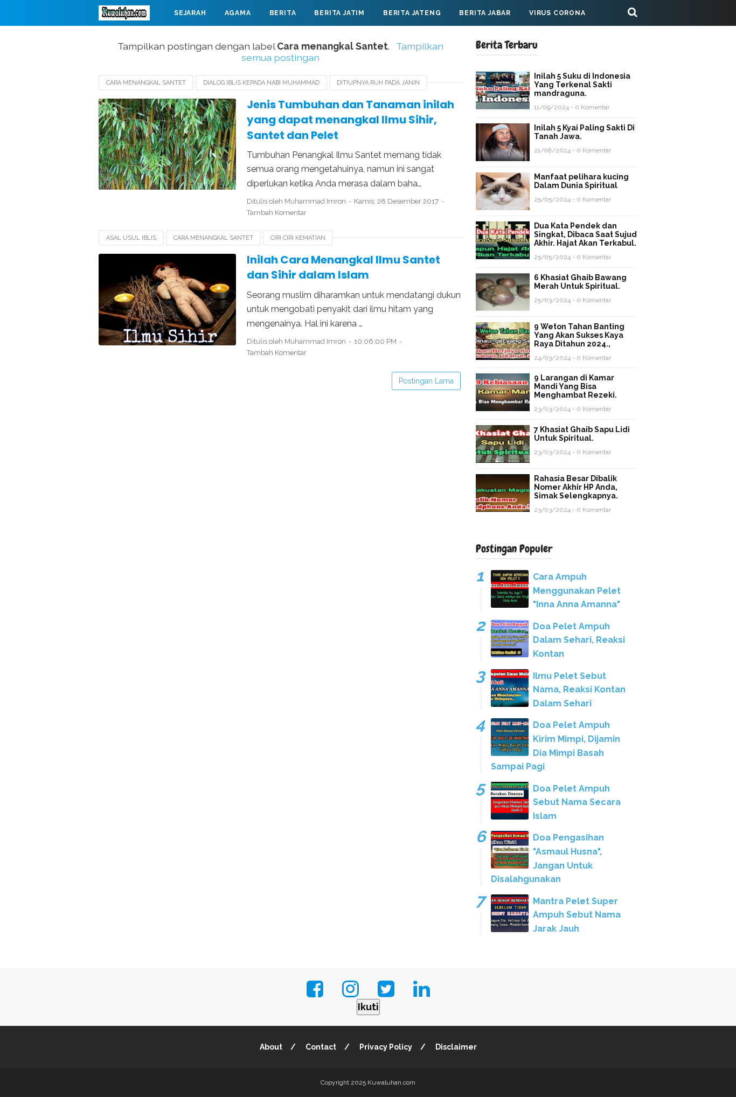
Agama (238, 13)
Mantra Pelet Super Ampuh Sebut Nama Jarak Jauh (577, 915)
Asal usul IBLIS (131, 237)
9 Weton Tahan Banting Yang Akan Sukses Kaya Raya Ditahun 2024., (579, 335)
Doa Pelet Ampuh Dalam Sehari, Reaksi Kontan (579, 640)
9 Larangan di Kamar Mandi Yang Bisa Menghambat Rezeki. (575, 386)
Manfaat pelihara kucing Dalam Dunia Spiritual (581, 181)
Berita (282, 13)
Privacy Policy (385, 1047)
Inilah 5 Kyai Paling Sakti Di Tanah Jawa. (584, 132)
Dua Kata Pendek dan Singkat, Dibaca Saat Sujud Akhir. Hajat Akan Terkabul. (585, 234)
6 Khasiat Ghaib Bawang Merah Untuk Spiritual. (580, 281)
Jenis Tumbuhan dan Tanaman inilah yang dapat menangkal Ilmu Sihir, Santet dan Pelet (350, 120)
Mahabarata (132, 39)
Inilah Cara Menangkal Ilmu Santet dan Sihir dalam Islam (343, 267)
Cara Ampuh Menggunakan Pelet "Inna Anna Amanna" (577, 590)
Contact (320, 1047)
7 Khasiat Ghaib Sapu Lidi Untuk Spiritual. (582, 433)
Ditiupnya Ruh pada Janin (378, 82)
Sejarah (190, 13)
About (271, 1047)
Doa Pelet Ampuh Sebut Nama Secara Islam (577, 802)
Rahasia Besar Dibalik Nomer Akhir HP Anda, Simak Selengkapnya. (576, 487)
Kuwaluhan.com (391, 1082)
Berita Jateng (412, 13)
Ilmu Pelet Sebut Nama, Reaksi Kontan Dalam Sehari (579, 690)
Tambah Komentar (277, 213)
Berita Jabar (485, 13)
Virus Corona (557, 13)
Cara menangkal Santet (146, 82)
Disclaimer (456, 1047)
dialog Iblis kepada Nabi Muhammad (261, 82)
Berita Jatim (339, 13)
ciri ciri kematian (297, 237)
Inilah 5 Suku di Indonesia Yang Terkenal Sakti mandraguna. (582, 85)
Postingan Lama (426, 381)
